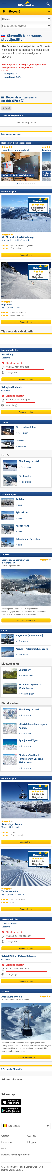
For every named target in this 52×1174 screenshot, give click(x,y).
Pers (3, 1148)
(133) (10, 74)
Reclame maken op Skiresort (15, 1154)
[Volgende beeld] (49, 166)
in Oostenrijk (23, 240)
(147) (12, 77)
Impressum (7, 1142)
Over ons (32, 1136)
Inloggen (31, 1142)
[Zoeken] (48, 4)
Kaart (7, 108)
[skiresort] (26, 4)
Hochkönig (7, 354)
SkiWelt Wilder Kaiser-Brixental (19, 956)
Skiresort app (8, 1094)
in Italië (16, 307)
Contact (5, 1136)
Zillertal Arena (9, 923)
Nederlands (14, 1126)
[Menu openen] (4, 4)
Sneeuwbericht (25, 379)
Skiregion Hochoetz (11, 387)
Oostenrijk (5, 358)
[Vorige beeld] (3, 166)
